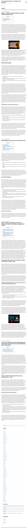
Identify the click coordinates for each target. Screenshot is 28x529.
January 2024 (4, 470)
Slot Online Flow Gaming (6, 145)
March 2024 (4, 467)
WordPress (22, 527)
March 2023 (4, 484)
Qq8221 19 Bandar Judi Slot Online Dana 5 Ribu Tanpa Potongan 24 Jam (12, 14)
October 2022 (4, 491)
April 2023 (4, 483)
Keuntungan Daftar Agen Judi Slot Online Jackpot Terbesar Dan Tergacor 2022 (8, 230)
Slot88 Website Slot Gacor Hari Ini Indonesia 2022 (13, 140)
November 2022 (5, 490)
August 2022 (4, 494)
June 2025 (4, 446)
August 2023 (4, 477)
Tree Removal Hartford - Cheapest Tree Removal (11, 527)
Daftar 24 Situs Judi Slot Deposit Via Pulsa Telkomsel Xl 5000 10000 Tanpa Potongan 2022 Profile (12, 224)
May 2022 (4, 497)
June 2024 (4, 463)
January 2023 (4, 487)
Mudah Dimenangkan (6, 18)
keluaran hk (4, 519)
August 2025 (4, 443)
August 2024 (4, 460)
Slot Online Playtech (5, 144)
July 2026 (4, 429)
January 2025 (4, 453)
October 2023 (4, 474)
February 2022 (4, 501)
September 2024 (5, 459)
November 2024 (5, 456)
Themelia (25, 527)
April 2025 (4, 449)
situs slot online (19, 205)
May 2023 (4, 481)
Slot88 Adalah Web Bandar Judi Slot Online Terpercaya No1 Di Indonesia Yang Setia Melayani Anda (8, 233)
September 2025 (5, 442)
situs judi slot (4, 522)
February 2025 (4, 452)
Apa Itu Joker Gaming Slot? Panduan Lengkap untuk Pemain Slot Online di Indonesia (13, 505)
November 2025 (5, 439)
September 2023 (5, 476)
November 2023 (5, 473)
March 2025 (4, 450)
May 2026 (4, 432)
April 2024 (4, 466)
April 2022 (4, 498)
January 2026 (4, 436)
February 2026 (4, 435)
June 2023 (4, 480)
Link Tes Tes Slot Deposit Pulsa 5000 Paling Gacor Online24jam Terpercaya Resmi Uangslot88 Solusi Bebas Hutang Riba (13, 344)
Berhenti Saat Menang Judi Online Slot (8, 351)
